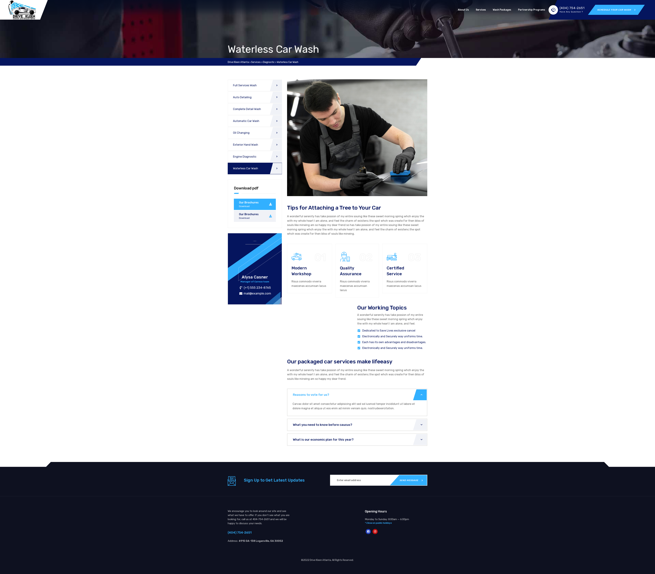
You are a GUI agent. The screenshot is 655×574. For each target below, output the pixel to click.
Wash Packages (502, 9)
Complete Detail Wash (247, 109)
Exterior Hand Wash (245, 144)
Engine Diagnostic (244, 156)
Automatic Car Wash (246, 121)
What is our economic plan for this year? (323, 439)
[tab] (357, 394)
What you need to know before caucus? (322, 425)
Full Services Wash (245, 85)
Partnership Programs (531, 9)
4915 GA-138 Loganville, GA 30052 (261, 540)
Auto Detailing (242, 97)
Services (481, 9)
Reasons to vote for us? (311, 395)
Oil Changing (241, 132)
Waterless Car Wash (245, 168)
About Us (463, 9)
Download (244, 206)
